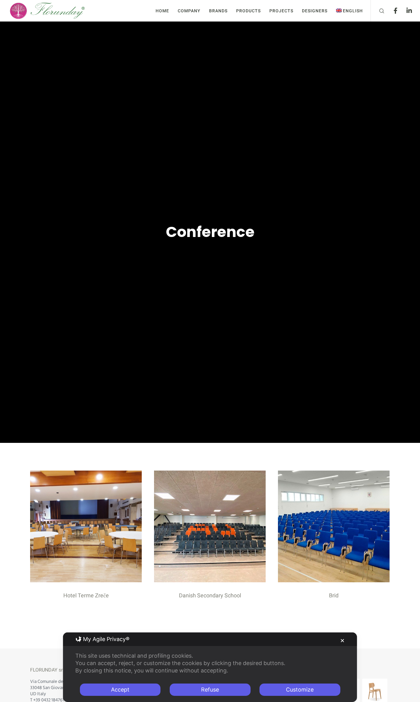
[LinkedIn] (405, 11)
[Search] (378, 11)
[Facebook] (391, 11)
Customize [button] (300, 689)
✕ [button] (342, 640)
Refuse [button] (210, 689)
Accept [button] (120, 689)
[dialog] (210, 667)
